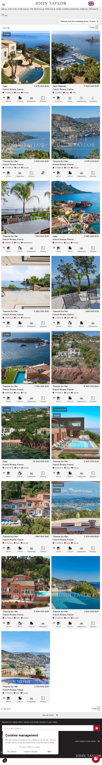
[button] (5, 760)
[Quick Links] (57, 715)
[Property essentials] (4, 98)
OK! (49, 752)
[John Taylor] (51, 3)
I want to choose (30, 752)
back (7, 709)
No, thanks (11, 752)
